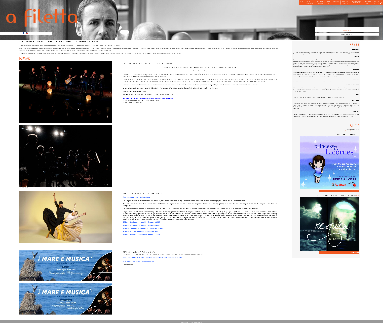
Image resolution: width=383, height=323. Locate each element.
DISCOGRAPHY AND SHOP (345, 2)
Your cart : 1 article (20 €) (347, 34)
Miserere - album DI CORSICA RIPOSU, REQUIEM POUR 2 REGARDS (347, 29)
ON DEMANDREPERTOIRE (319, 2)
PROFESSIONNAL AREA (367, 2)
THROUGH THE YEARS (328, 2)
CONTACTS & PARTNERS (376, 2)
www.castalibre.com (198, 322)
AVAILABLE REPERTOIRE (309, 2)
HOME (302, 1)
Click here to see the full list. (352, 131)
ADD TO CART (355, 191)
